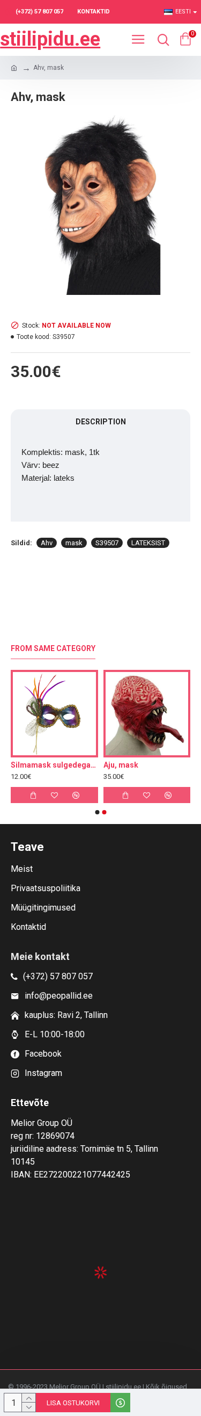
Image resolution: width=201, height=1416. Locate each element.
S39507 (106, 543)
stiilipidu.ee (50, 39)
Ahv (47, 543)
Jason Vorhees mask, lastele (68, 765)
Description (101, 421)
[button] (97, 812)
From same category (53, 648)
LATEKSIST (148, 543)
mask (74, 543)
